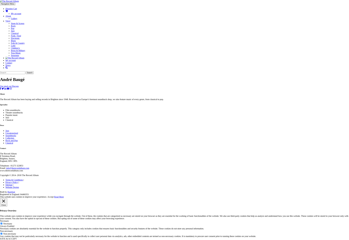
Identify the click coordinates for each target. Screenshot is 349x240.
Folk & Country (18, 43)
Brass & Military (18, 50)
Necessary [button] (4, 221)
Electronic (15, 38)
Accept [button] (50, 197)
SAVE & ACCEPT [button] (8, 239)
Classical (15, 33)
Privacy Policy (11, 182)
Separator (15, 55)
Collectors (9, 138)
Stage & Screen (17, 23)
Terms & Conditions (14, 180)
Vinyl (7, 21)
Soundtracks (10, 135)
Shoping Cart (11, 9)
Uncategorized (11, 133)
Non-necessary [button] (6, 231)
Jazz (13, 31)
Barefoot (11, 192)
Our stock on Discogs (9, 86)
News (7, 65)
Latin (13, 45)
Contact (8, 63)
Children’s (15, 48)
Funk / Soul (16, 36)
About (8, 16)
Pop (12, 28)
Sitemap (8, 185)
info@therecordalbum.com (17, 168)
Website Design (12, 187)
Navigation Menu (7, 4)
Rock (13, 26)
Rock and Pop (11, 140)
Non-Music (16, 53)
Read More (59, 197)
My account (16, 13)
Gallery (14, 18)
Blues (13, 41)
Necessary (7, 223)
